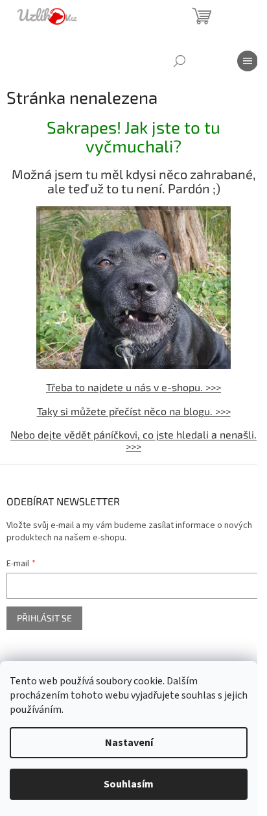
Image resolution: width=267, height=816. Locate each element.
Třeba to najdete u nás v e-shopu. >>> (133, 387)
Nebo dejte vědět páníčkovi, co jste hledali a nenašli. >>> (133, 440)
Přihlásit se (44, 617)
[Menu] (248, 61)
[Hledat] (179, 61)
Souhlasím (129, 784)
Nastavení (129, 743)
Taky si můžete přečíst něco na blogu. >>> (134, 411)
